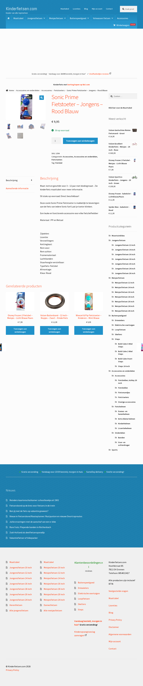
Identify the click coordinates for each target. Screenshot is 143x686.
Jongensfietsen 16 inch (125, 254)
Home (11, 90)
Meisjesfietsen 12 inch (124, 282)
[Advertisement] (71, 49)
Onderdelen (120, 433)
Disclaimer (114, 627)
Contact (109, 9)
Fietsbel (58, 163)
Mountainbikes (118, 235)
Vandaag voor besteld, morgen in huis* (67, 74)
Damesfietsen (50, 605)
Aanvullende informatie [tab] (17, 188)
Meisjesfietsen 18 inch (124, 297)
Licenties (76, 9)
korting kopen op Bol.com (78, 84)
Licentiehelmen (125, 428)
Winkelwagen (125, 25)
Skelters (118, 334)
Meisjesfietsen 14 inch (124, 287)
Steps (117, 339)
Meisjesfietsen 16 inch (124, 292)
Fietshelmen (120, 406)
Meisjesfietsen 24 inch (124, 306)
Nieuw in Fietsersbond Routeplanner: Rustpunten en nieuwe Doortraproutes (45, 516)
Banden (121, 437)
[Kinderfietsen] (8, 18)
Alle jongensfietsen (18, 610)
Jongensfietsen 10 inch (20, 567)
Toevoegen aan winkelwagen (80, 140)
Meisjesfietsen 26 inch (124, 311)
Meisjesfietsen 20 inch (124, 301)
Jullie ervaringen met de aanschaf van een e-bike (32, 521)
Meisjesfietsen (56, 18)
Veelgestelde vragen (118, 591)
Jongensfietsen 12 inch (125, 245)
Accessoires (122, 18)
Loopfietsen (120, 329)
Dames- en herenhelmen (123, 412)
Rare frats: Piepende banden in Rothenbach (30, 527)
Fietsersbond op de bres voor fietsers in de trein (32, 505)
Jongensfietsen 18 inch (125, 259)
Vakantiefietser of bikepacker (23, 537)
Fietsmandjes (124, 392)
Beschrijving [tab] (12, 180)
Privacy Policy (115, 619)
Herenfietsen (15, 605)
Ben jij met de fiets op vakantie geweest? (28, 511)
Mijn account (97, 9)
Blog (86, 9)
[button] (41, 97)
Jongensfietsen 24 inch (125, 268)
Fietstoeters (59, 90)
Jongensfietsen (34, 18)
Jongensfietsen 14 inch (125, 249)
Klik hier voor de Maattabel (120, 108)
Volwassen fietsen (101, 18)
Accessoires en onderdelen (27, 90)
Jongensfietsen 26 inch (125, 273)
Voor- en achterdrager (124, 443)
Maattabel (65, 9)
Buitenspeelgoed (78, 18)
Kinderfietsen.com (21, 8)
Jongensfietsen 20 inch (125, 264)
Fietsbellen (123, 388)
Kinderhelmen (124, 423)
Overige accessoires (127, 402)
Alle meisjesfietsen (53, 610)
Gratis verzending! (39, 74)
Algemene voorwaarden (120, 634)
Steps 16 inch (124, 366)
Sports (115, 450)
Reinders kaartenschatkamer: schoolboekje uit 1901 (34, 500)
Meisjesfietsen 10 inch (54, 567)
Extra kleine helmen (126, 419)
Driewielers (120, 320)
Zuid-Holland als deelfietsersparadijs (27, 532)
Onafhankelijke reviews (99, 74)
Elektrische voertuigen (124, 325)
